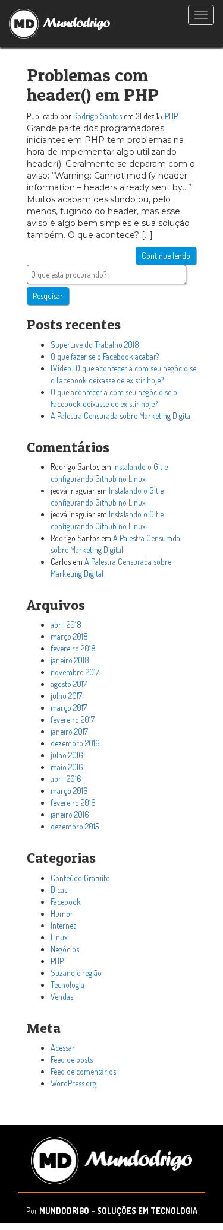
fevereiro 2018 (73, 648)
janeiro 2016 (70, 814)
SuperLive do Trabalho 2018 (95, 344)
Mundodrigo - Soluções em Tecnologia (118, 1211)
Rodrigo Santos (97, 116)
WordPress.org (73, 1083)
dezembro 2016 (75, 743)
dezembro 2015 (75, 826)
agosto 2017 (69, 684)
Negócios (65, 949)
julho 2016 (67, 755)
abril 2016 (66, 779)
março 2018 (69, 636)
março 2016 (69, 791)
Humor (62, 913)
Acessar (63, 1048)
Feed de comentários (83, 1071)
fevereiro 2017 (73, 719)
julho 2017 (66, 696)
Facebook (66, 902)
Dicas (59, 890)
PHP (171, 116)
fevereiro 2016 (73, 802)
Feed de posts (72, 1059)
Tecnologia (67, 985)
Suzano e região (76, 973)
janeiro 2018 (70, 660)
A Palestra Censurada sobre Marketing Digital (121, 416)
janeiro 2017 (69, 731)
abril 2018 (66, 624)
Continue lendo (166, 255)
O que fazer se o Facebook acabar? (105, 356)
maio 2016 (67, 767)
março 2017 (69, 708)
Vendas (62, 996)
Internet (63, 925)
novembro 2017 (75, 672)
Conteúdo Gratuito (80, 878)
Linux (59, 937)
